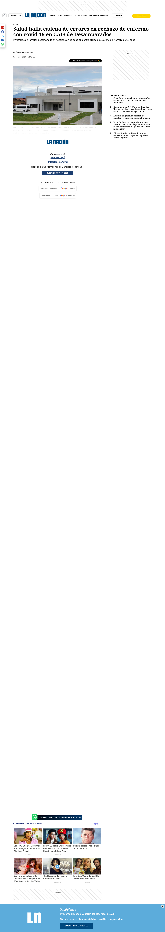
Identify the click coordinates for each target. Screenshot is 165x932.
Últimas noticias (55, 15)
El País (77, 15)
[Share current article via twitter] (3, 35)
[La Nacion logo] (35, 15)
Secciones (14, 15)
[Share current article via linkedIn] (3, 39)
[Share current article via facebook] (3, 31)
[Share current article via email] (3, 27)
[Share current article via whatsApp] (3, 44)
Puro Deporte (94, 15)
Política (84, 15)
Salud (15, 24)
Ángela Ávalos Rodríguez (24, 52)
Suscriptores (68, 15)
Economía (104, 15)
